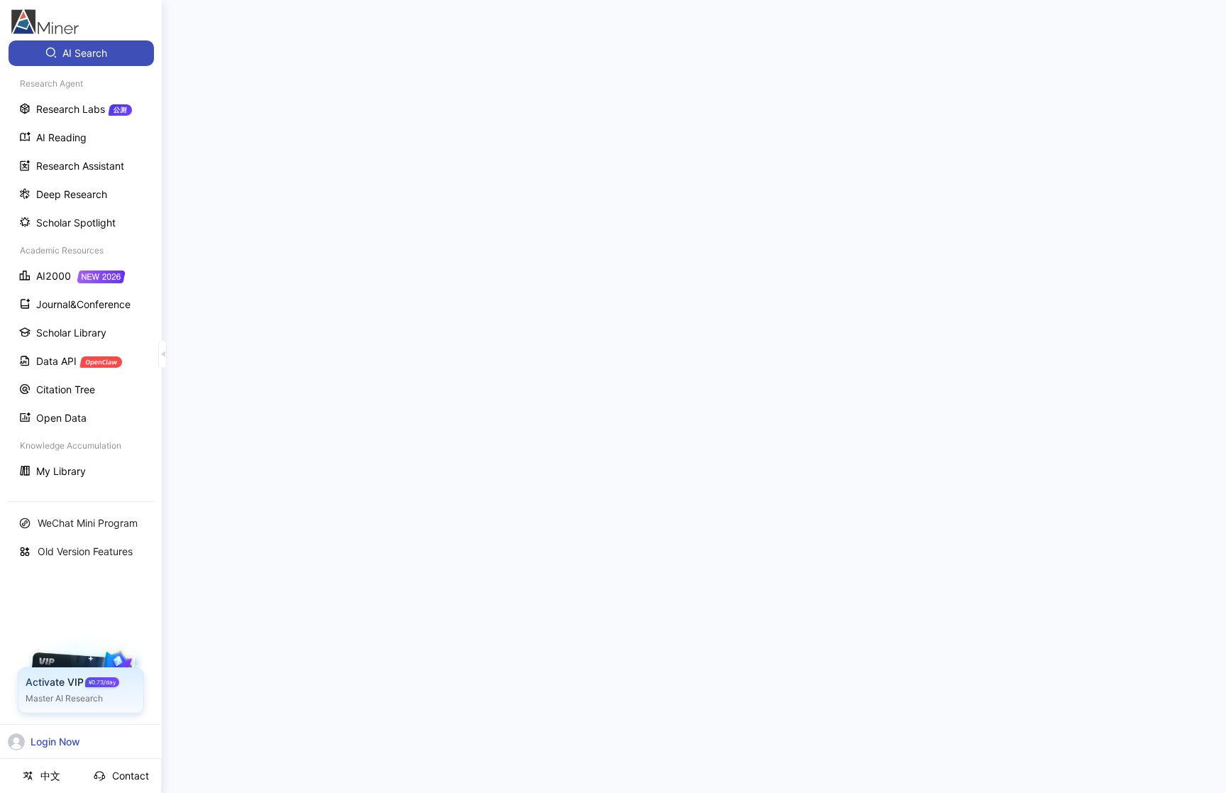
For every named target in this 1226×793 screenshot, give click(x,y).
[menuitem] (81, 53)
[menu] (81, 263)
